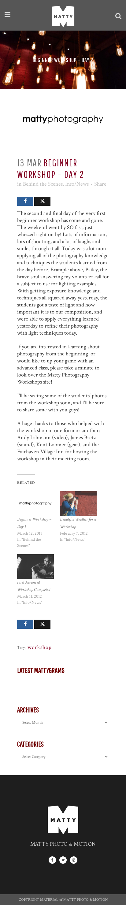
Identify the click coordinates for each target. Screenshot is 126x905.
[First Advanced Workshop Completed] (35, 566)
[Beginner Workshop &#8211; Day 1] (35, 503)
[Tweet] (42, 201)
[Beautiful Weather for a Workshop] (78, 503)
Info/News (77, 183)
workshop (40, 647)
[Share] (25, 201)
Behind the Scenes (43, 183)
